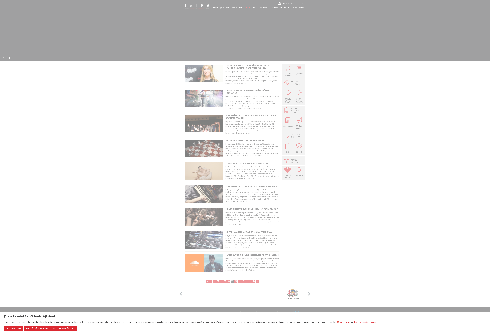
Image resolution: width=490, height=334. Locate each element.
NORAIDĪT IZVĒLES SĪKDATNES (37, 328)
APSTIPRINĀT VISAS (14, 328)
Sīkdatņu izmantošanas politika (364, 322)
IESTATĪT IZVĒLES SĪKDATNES (63, 328)
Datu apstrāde (345, 322)
